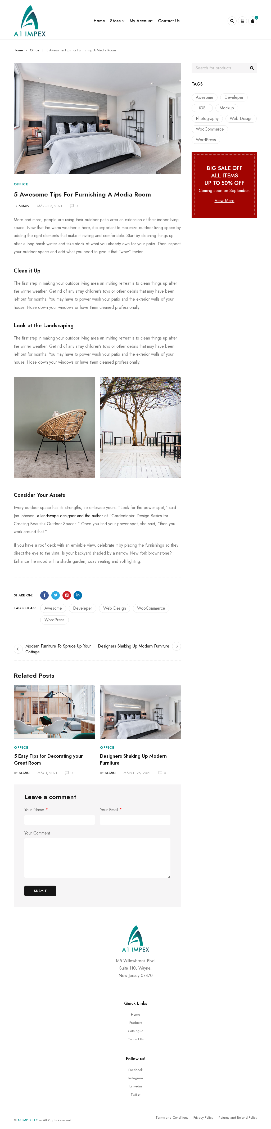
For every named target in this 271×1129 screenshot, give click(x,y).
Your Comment (37, 833)
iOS (202, 108)
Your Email (111, 810)
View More (224, 201)
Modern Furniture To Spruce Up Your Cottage (58, 649)
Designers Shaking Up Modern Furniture (133, 646)
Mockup (227, 108)
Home (18, 50)
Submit (40, 890)
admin (24, 205)
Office (34, 50)
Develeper (82, 608)
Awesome (53, 608)
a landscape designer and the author (70, 516)
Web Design (114, 608)
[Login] (242, 20)
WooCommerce (151, 608)
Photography (207, 118)
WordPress (54, 620)
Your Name (36, 810)
